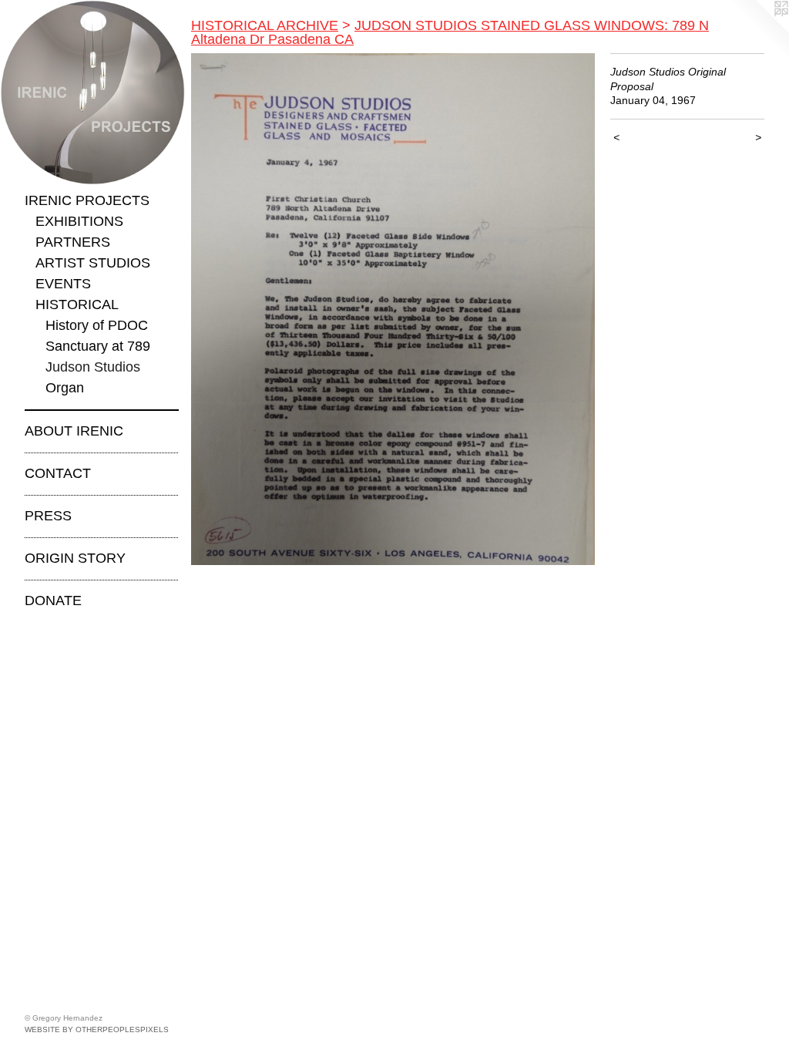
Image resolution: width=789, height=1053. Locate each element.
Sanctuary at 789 (97, 346)
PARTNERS (72, 242)
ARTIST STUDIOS (92, 263)
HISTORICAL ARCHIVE (264, 25)
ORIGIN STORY (75, 558)
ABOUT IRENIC (74, 431)
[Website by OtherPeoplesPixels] (758, 31)
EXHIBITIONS (79, 221)
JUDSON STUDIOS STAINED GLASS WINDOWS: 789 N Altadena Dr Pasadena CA (450, 32)
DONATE (53, 600)
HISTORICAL (77, 304)
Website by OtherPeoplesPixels (97, 1029)
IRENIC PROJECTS (87, 200)
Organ (64, 387)
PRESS (48, 515)
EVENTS (63, 283)
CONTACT (58, 473)
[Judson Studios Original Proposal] (393, 309)
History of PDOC (96, 325)
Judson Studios (92, 367)
